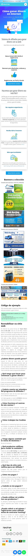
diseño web (13, 166)
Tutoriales (8, 552)
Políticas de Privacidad (9, 550)
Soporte (13, 552)
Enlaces (16, 550)
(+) (14, 555)
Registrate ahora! (14, 84)
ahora (23, 144)
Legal (2, 550)
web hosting (7, 166)
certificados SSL (20, 166)
